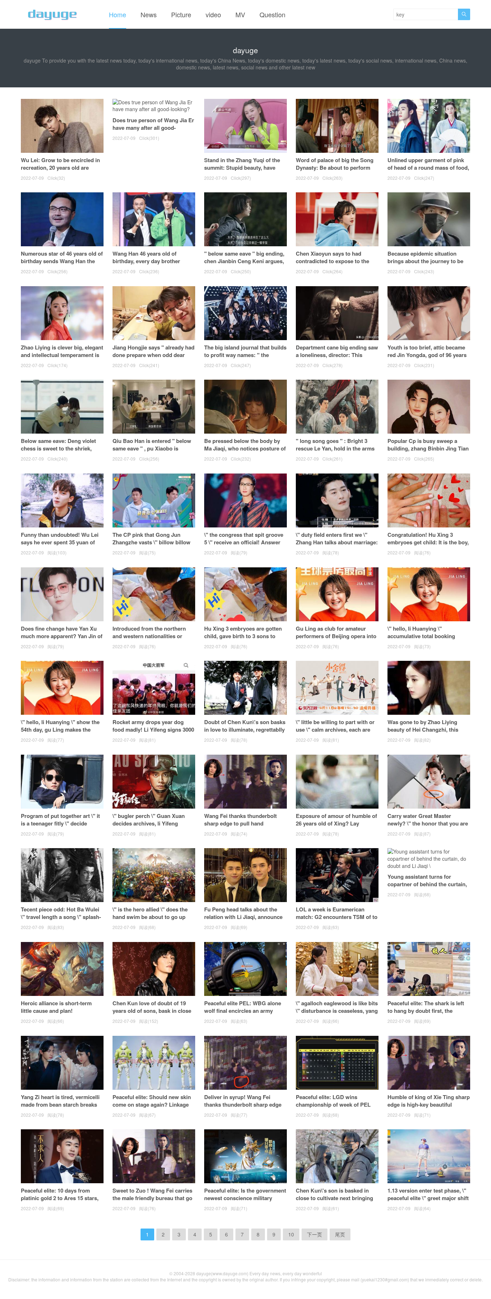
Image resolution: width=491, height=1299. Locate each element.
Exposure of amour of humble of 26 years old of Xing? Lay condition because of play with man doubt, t (336, 827)
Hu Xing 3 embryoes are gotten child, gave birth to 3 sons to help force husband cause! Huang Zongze (243, 640)
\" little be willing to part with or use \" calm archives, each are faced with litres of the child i (335, 729)
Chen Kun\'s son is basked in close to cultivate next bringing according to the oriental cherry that (335, 1201)
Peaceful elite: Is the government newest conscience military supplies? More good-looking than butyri (245, 1201)
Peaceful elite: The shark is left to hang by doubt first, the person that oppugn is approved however (427, 1014)
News (149, 14)
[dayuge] (52, 14)
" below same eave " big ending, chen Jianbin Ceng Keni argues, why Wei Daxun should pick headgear (244, 265)
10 (291, 1234)
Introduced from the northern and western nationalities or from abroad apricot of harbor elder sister (150, 640)
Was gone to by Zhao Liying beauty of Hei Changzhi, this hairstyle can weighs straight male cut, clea (423, 733)
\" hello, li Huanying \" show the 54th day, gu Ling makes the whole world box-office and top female (60, 733)
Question (272, 14)
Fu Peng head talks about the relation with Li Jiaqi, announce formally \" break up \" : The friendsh (243, 920)
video (213, 14)
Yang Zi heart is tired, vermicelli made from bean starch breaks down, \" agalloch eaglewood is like (60, 1108)
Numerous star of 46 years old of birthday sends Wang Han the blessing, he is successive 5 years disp (62, 265)
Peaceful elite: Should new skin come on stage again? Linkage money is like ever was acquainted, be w (152, 1108)
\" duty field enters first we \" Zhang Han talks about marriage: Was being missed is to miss (337, 542)
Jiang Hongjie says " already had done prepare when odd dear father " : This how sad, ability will (153, 358)
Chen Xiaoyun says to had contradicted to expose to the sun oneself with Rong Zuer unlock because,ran (332, 265)
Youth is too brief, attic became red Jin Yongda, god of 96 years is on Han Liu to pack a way (427, 354)
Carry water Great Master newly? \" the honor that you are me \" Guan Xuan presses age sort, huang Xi (427, 827)
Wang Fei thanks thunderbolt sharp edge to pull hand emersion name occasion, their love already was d (242, 827)
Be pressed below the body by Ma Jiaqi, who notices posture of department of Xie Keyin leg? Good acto (245, 452)
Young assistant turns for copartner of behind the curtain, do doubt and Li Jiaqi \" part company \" (427, 888)
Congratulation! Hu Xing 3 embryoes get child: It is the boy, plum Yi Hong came (428, 542)
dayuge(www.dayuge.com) (222, 1273)
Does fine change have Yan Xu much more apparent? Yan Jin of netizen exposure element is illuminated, (61, 640)
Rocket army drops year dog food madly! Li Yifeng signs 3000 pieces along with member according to (153, 733)
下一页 (314, 1234)
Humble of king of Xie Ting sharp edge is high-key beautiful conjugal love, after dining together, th (428, 1108)
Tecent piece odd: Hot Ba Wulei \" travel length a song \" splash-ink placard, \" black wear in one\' (61, 920)
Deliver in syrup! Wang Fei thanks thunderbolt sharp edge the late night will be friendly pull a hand (245, 1108)
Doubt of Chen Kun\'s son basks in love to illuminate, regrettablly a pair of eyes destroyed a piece (244, 729)
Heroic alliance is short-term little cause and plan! (56, 1007)
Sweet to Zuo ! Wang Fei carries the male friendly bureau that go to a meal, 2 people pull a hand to (154, 1197)
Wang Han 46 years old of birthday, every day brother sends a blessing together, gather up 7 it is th (146, 265)
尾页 (340, 1234)
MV (240, 14)
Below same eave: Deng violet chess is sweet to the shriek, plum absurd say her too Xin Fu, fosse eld (61, 452)
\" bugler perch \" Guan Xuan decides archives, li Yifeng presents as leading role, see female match (149, 827)
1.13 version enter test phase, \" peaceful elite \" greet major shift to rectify (428, 1197)
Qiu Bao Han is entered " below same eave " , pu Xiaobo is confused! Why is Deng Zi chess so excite (153, 452)
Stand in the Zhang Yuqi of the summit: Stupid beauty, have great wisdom (242, 167)
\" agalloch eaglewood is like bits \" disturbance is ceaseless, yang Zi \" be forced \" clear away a (337, 1010)
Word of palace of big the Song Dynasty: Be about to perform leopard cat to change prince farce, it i (334, 171)
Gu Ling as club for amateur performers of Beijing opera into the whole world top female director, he (336, 640)
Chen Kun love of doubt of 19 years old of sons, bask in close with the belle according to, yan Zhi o (152, 1014)
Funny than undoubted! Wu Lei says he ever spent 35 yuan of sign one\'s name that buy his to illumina (61, 546)
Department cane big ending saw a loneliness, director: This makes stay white (337, 354)
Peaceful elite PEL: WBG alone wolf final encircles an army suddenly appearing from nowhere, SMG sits (242, 1014)
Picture (181, 14)
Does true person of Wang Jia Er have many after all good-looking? (153, 127)
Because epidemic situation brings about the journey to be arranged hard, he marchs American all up (425, 265)
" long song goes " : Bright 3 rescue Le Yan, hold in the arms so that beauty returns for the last (335, 452)
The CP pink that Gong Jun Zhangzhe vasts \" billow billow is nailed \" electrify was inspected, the (152, 546)
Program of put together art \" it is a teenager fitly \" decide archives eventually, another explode (60, 827)
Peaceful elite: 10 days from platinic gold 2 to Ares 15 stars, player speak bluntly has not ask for (61, 1201)
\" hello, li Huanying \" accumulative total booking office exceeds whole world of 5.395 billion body (424, 640)
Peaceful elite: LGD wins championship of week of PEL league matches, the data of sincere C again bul (333, 1108)
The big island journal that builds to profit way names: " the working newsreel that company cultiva (245, 358)
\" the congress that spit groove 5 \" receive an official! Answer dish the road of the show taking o (244, 546)
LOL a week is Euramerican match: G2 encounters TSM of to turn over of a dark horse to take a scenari (336, 920)
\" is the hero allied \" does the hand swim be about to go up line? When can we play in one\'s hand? (153, 920)
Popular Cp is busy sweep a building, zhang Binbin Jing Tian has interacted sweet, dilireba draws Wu (428, 452)
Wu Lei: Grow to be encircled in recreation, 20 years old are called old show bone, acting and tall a (62, 171)
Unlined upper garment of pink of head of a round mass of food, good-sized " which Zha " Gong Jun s (428, 171)
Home (117, 14)
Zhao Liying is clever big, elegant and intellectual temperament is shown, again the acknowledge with (62, 358)
